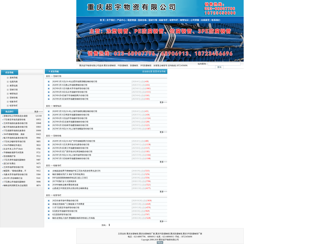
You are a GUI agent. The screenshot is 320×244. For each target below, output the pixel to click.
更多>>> (163, 102)
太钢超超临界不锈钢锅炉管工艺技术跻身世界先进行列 (76, 171)
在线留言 (205, 20)
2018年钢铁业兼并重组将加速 (65, 185)
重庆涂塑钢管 (132, 234)
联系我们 (216, 20)
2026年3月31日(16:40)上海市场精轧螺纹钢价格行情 (74, 111)
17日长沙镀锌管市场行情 (14, 141)
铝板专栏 (163, 20)
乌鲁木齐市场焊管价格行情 (15, 174)
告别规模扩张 (9, 156)
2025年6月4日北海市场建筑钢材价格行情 (70, 122)
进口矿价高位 (9, 163)
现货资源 (132, 20)
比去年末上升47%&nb (13, 149)
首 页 (102, 20)
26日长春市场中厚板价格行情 (65, 200)
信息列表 (14, 82)
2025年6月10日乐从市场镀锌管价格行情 (69, 92)
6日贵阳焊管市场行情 (61, 214)
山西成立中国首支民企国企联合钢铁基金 (70, 188)
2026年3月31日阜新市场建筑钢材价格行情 (70, 115)
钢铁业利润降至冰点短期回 (15, 185)
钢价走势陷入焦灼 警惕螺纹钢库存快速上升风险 (73, 218)
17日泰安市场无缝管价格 (14, 119)
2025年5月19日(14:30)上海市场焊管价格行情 (71, 155)
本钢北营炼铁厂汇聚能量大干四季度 (68, 204)
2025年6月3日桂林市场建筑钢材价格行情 (70, 125)
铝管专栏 (174, 20)
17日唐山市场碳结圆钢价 (14, 182)
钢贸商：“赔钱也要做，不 (14, 171)
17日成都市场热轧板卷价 (14, 130)
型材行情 (152, 20)
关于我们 (110, 20)
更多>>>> (38, 111)
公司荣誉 (194, 20)
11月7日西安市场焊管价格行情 (65, 207)
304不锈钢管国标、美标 (13, 134)
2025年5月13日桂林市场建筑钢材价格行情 (70, 158)
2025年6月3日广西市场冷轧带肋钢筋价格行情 (72, 151)
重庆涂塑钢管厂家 (147, 234)
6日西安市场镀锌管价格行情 (64, 211)
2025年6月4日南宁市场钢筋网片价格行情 (70, 95)
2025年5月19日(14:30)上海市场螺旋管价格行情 (72, 129)
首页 (155, 71)
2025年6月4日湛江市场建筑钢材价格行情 (70, 148)
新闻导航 (14, 78)
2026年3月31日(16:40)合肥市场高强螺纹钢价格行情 (74, 81)
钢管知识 (184, 20)
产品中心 (121, 20)
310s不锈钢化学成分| (12, 145)
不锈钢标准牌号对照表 (13, 152)
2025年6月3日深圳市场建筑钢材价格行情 (70, 99)
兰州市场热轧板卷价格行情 (15, 123)
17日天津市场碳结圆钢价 (14, 160)
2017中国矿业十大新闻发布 (64, 181)
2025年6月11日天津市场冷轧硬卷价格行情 (70, 144)
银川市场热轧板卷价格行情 (15, 127)
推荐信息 (14, 85)
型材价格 (142, 20)
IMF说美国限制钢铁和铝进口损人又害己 (70, 178)
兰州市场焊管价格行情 (13, 167)
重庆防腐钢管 (176, 234)
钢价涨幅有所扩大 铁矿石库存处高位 (68, 174)
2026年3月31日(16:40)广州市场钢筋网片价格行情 (73, 141)
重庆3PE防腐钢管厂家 (192, 234)
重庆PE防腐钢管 (163, 234)
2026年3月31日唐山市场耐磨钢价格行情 (69, 85)
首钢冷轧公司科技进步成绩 (15, 116)
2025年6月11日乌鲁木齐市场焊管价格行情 (70, 88)
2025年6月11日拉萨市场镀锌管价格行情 (69, 118)
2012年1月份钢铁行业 (12, 178)
